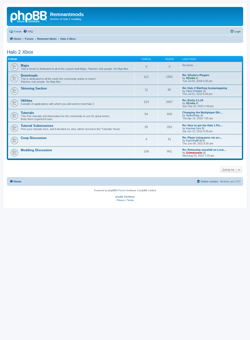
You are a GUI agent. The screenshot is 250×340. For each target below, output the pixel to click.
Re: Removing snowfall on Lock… (204, 149)
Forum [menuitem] (17, 31)
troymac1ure (193, 128)
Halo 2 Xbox (20, 52)
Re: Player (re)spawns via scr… (202, 137)
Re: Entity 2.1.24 (192, 100)
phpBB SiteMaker (125, 196)
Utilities (26, 100)
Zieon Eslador (194, 91)
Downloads (29, 75)
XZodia (190, 78)
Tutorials (27, 113)
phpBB (112, 190)
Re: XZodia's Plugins (195, 75)
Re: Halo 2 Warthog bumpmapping (204, 88)
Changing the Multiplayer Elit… (202, 112)
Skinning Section (34, 88)
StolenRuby (193, 115)
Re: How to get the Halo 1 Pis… (202, 125)
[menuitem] (28, 31)
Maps (25, 65)
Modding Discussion (36, 150)
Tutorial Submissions (37, 126)
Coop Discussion (34, 138)
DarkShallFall (194, 140)
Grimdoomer (194, 152)
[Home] (29, 16)
